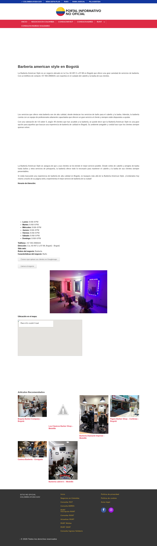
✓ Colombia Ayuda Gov (31, 2)
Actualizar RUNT (67, 519)
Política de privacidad (110, 494)
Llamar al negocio (27, 266)
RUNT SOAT (66, 527)
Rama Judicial (78, 2)
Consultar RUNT (67, 515)
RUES (66, 2)
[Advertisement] (78, 45)
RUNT (99, 22)
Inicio (24, 22)
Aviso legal (105, 502)
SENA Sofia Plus (53, 2)
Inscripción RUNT (68, 511)
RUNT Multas (66, 523)
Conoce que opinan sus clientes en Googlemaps (39, 259)
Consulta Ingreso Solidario (35, 26)
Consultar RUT (65, 22)
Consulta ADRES (85, 22)
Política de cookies (109, 498)
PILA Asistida (94, 2)
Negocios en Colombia (42, 22)
